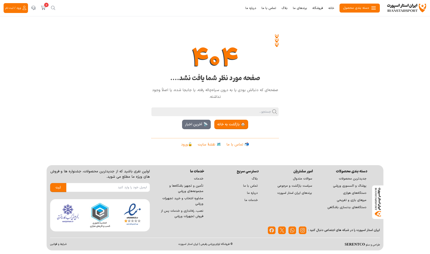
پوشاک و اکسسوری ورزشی (349, 186)
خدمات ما (251, 200)
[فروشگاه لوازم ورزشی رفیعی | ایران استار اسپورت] (406, 8)
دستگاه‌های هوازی (354, 193)
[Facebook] (271, 230)
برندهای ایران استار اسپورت (294, 193)
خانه (331, 8)
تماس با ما (269, 8)
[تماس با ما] (33, 8)
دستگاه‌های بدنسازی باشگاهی (346, 207)
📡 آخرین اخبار (196, 124)
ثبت (58, 187)
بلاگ (285, 8)
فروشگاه (317, 8)
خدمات (198, 178)
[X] (282, 230)
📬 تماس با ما (237, 144)
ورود (184, 144)
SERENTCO (355, 244)
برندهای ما (300, 8)
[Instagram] (302, 230)
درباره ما (250, 8)
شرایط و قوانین (58, 244)
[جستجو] (53, 8)
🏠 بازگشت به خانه (231, 124)
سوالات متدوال (302, 178)
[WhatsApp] (292, 230)
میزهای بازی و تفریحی (351, 200)
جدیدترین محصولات (352, 178)
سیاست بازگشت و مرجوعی (294, 186)
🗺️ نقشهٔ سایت (209, 144)
